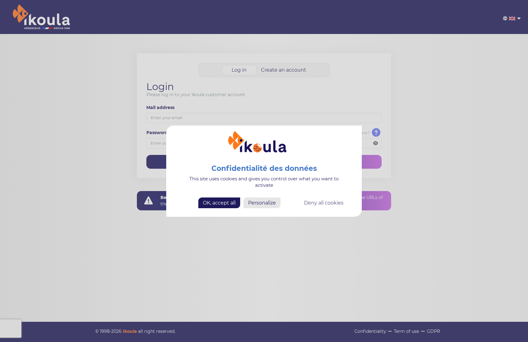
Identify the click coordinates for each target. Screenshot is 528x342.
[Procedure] (376, 132)
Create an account (283, 70)
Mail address (160, 107)
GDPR (433, 331)
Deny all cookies (323, 202)
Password (157, 132)
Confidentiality (370, 331)
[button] (375, 143)
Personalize (262, 202)
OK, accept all (219, 202)
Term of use (406, 331)
